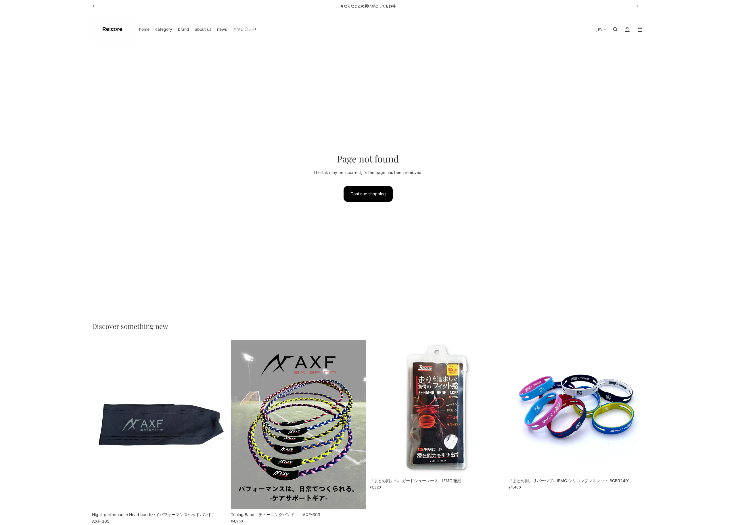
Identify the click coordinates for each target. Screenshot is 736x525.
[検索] (615, 29)
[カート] (640, 29)
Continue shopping (368, 193)
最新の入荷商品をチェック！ (368, 6)
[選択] (357, 500)
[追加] (218, 500)
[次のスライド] (218, 424)
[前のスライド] (100, 424)
